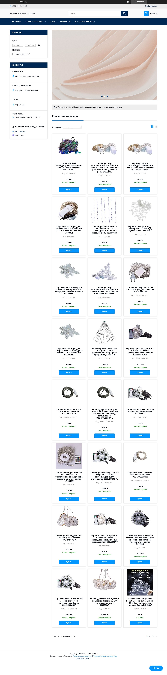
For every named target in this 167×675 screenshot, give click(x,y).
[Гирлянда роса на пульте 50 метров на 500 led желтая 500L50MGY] (140, 393)
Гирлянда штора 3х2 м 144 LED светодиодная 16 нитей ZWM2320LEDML (140, 289)
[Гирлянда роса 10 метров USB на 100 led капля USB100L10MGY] (69, 393)
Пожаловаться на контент (82, 656)
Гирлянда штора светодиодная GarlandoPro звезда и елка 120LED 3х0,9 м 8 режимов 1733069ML (104, 290)
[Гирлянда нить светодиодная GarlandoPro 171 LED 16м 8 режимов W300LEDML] (69, 147)
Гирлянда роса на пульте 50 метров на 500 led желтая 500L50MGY (140, 411)
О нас (52, 22)
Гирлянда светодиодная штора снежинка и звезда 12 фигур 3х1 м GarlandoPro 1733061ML (68, 351)
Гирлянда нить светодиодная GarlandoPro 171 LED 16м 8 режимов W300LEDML (69, 166)
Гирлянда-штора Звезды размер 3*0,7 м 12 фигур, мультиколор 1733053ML (140, 229)
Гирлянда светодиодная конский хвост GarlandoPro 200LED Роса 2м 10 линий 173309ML (69, 230)
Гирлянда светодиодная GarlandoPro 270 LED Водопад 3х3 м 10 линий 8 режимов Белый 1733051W (104, 230)
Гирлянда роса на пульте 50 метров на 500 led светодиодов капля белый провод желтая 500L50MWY (104, 539)
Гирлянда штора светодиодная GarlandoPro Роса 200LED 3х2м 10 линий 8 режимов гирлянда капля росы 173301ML (104, 167)
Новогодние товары (82, 107)
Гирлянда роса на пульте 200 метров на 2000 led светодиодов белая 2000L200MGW (69, 602)
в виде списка (156, 127)
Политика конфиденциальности (105, 656)
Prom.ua (95, 654)
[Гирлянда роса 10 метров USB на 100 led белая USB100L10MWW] (140, 456)
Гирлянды (97, 107)
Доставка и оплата (85, 22)
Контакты (65, 22)
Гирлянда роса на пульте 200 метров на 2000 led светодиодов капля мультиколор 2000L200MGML (104, 476)
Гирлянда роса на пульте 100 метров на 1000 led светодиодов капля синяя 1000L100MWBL (140, 351)
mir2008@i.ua (20, 132)
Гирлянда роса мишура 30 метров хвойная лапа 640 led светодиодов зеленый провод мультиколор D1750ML (140, 540)
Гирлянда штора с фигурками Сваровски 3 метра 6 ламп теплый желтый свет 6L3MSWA (104, 602)
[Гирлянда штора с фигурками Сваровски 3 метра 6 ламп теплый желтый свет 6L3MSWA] (104, 582)
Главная (16, 22)
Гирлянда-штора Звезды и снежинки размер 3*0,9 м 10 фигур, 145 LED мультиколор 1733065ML (69, 290)
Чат (158, 668)
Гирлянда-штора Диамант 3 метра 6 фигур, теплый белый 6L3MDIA (69, 538)
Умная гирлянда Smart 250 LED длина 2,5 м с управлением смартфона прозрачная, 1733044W (104, 351)
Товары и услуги (33, 22)
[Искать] (124, 13)
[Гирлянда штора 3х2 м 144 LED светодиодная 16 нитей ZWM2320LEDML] (140, 271)
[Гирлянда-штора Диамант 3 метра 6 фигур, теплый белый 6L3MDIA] (69, 519)
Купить (69, 189)
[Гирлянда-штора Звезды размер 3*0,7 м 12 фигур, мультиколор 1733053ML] (140, 210)
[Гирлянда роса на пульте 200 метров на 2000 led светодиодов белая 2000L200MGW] (69, 582)
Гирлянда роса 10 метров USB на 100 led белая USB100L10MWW (140, 475)
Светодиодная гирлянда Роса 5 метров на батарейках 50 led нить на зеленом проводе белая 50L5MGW (140, 602)
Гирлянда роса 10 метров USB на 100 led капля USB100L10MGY (69, 411)
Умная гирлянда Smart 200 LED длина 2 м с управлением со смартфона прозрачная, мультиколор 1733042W (68, 477)
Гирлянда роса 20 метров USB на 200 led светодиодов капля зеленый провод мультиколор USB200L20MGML (104, 413)
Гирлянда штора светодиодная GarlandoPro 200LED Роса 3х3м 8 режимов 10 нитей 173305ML (140, 166)
